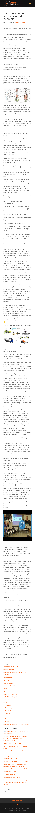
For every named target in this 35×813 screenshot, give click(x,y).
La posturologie (8, 677)
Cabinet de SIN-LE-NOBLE (11, 667)
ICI (17, 657)
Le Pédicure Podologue (10, 694)
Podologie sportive (20, 22)
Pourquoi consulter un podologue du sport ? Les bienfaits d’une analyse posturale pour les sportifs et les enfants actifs (18, 738)
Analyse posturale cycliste (11, 756)
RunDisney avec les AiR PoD (12, 777)
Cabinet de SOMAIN (9, 669)
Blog (5, 691)
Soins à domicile (8, 713)
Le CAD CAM (7, 699)
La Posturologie (8, 708)
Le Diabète (7, 721)
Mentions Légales (16, 800)
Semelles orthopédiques (11, 686)
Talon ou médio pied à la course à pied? (15, 769)
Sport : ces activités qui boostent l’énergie (16, 780)
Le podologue (8, 680)
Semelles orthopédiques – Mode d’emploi (16, 672)
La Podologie (7, 675)
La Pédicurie (7, 710)
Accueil (6, 688)
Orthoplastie (7, 716)
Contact (6, 702)
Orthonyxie (7, 719)
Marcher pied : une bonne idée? (13, 743)
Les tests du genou (9, 774)
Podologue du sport (9, 683)
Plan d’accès (7, 705)
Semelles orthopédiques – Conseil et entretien (17, 724)
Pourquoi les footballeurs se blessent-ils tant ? (17, 761)
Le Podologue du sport (10, 697)
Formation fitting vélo (10, 771)
